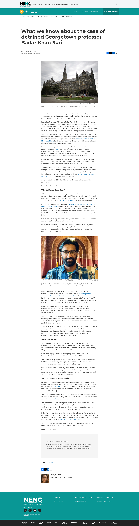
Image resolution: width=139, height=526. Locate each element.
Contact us (57, 497)
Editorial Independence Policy (83, 497)
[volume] (26, 12)
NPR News (51, 462)
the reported (72, 419)
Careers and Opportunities (103, 501)
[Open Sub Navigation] (25, 16)
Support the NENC (80, 501)
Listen (39, 16)
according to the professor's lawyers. (61, 399)
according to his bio (67, 200)
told (68, 296)
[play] (21, 12)
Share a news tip (58, 501)
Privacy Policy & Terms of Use (104, 497)
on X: (57, 149)
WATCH (46, 16)
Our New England (57, 16)
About (68, 16)
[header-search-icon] (116, 4)
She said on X (58, 386)
